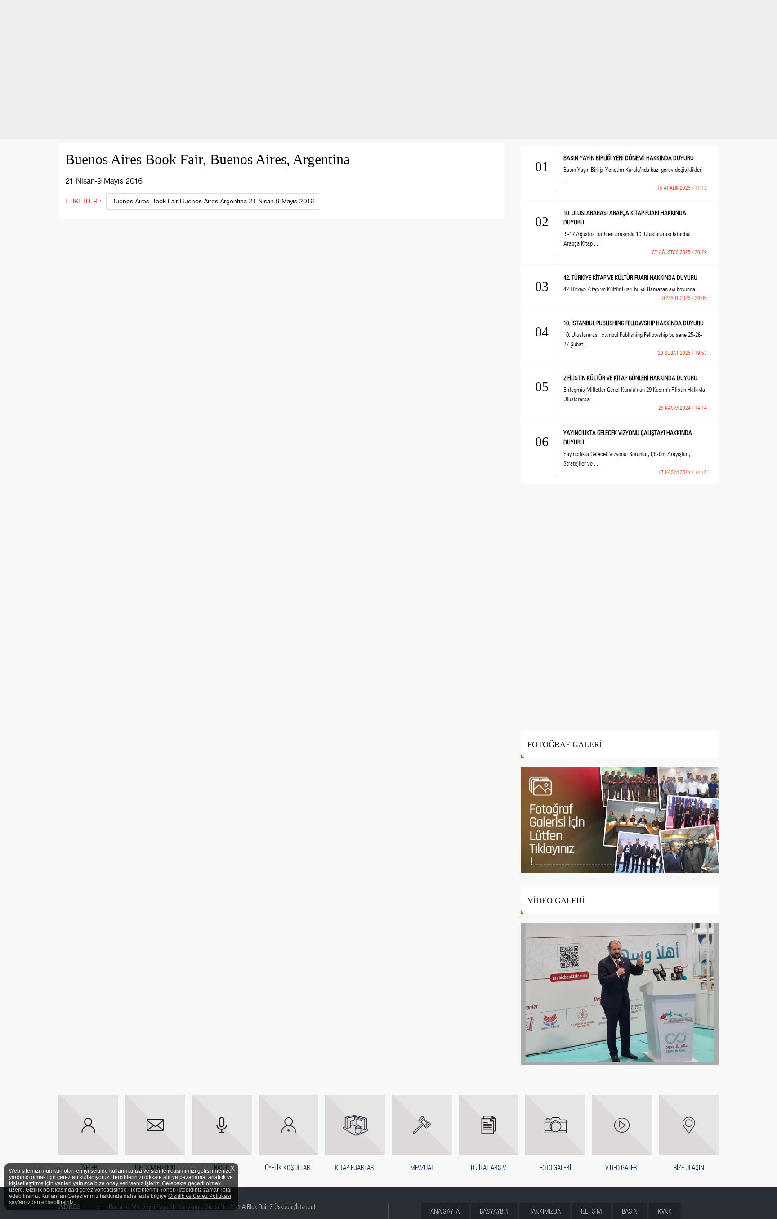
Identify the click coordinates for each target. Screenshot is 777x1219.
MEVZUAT (422, 1168)
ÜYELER (88, 1168)
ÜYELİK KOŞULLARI (288, 1168)
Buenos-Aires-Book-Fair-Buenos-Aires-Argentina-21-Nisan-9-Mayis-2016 (212, 201)
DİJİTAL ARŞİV (488, 1168)
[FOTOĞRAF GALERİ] (620, 820)
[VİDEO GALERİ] (620, 994)
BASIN (222, 1168)
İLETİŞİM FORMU (155, 1168)
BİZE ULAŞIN (689, 1168)
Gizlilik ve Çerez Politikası (199, 1196)
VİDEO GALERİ (622, 1168)
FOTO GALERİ (555, 1168)
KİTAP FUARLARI (355, 1168)
